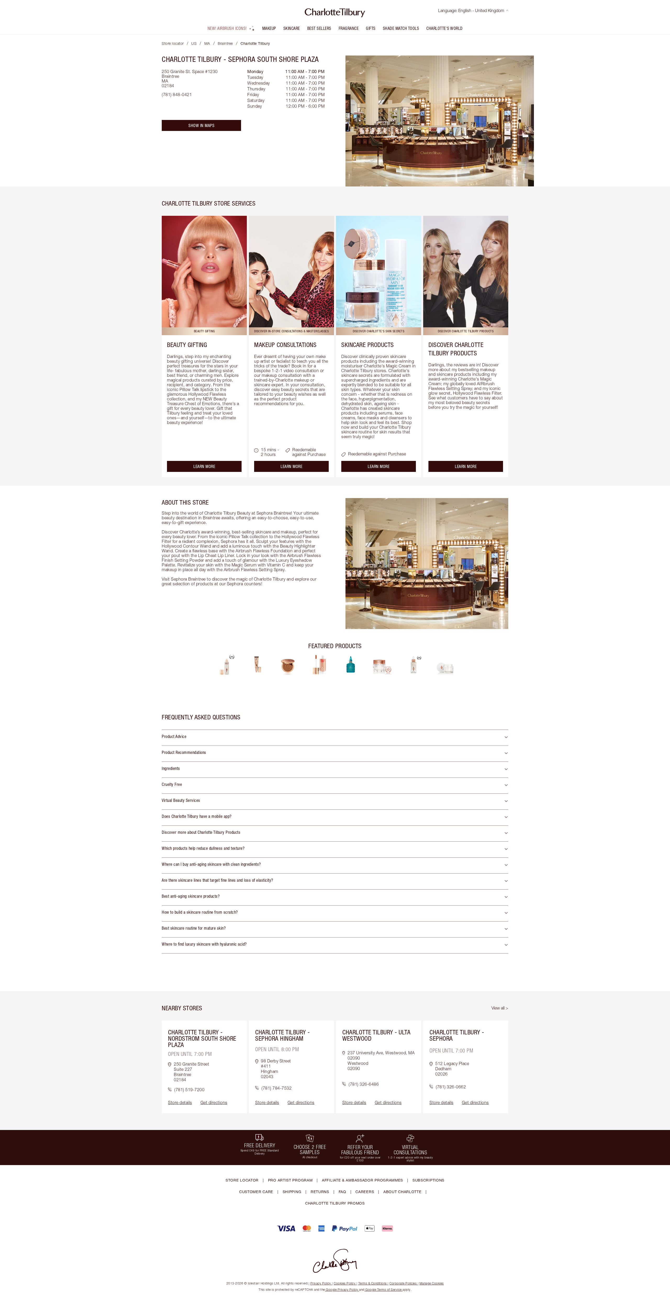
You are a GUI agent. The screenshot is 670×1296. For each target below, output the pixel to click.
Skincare (291, 28)
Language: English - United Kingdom (471, 10)
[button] (335, 738)
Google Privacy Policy (342, 1290)
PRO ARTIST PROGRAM (290, 1180)
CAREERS (364, 1191)
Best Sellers (319, 28)
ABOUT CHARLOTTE (402, 1191)
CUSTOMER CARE (256, 1191)
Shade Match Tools (401, 28)
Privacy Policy (320, 1283)
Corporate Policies (403, 1283)
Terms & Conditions (372, 1283)
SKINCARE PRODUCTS (367, 344)
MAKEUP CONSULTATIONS (285, 344)
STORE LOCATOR (242, 1180)
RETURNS (320, 1191)
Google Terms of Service (384, 1290)
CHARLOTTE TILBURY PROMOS (335, 1203)
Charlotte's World (444, 28)
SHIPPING (292, 1191)
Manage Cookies (432, 1283)
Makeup (269, 28)
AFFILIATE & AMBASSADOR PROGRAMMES (362, 1180)
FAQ (342, 1191)
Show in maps (201, 125)
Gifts (371, 28)
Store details (180, 1102)
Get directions (213, 1102)
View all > (500, 1008)
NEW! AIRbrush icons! (227, 28)
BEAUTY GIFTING (187, 344)
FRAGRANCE (349, 28)
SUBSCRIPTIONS (428, 1180)
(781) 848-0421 (177, 94)
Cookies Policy (344, 1283)
